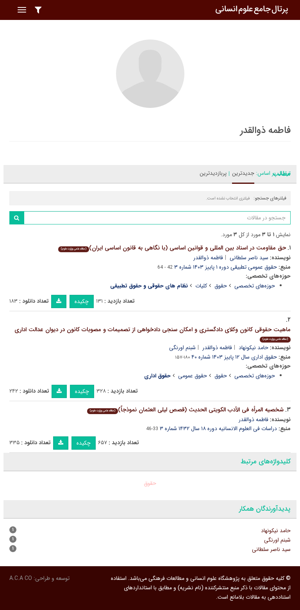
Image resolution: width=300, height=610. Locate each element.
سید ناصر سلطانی (249, 257)
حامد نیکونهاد (253, 347)
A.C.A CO (20, 578)
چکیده (82, 301)
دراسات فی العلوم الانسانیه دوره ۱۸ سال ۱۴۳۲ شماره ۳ (218, 428)
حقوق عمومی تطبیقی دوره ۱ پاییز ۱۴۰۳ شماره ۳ (225, 267)
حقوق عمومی (192, 375)
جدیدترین (243, 173)
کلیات (201, 286)
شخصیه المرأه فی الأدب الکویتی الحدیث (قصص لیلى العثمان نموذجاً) (187, 409)
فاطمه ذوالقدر (208, 257)
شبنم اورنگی (182, 347)
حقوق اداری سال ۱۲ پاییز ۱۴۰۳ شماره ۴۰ (234, 357)
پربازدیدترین (213, 173)
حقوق (220, 286)
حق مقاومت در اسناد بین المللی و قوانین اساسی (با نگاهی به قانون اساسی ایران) (173, 248)
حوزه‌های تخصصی (254, 286)
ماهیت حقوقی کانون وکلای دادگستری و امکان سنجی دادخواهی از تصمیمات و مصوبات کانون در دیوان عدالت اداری (152, 333)
